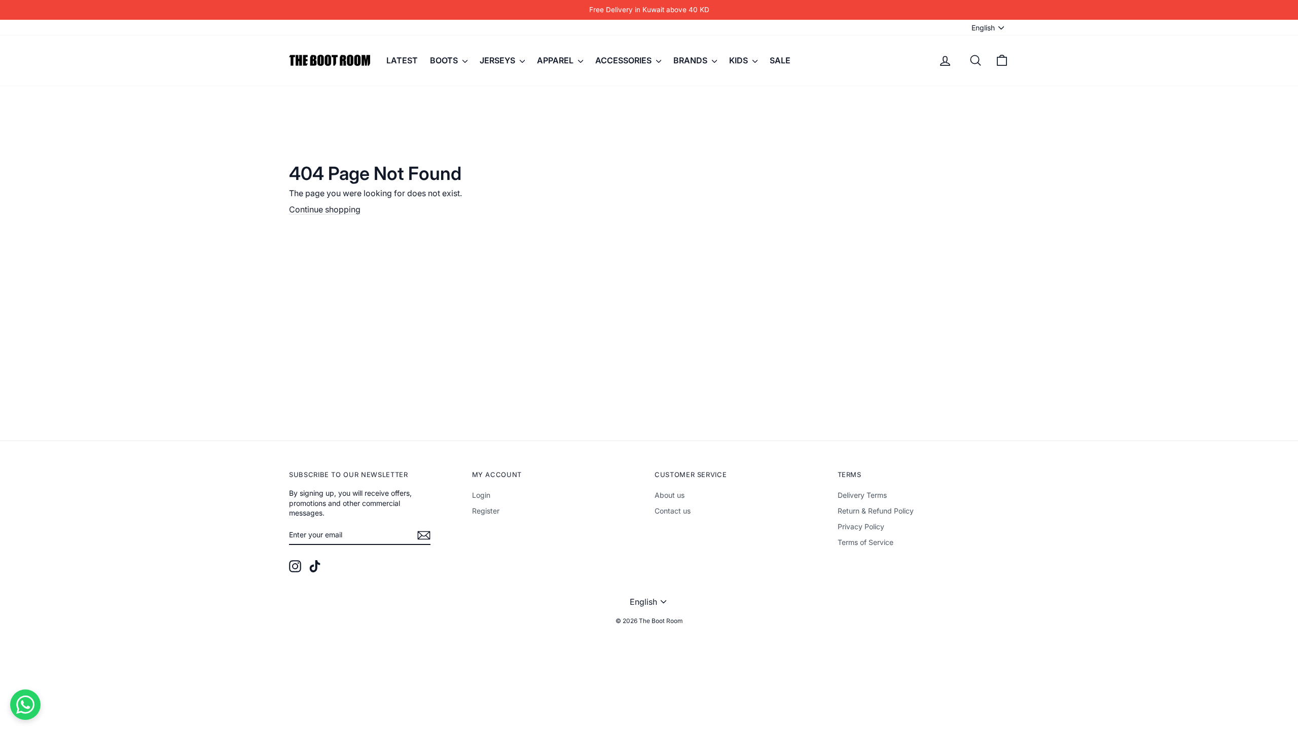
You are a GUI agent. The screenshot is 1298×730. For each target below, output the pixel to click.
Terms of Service (865, 542)
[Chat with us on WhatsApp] (25, 704)
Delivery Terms (862, 495)
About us (669, 495)
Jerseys (498, 60)
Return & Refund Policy (876, 510)
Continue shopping (324, 209)
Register (485, 510)
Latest (402, 60)
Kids (739, 60)
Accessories (624, 60)
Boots (445, 60)
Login (481, 495)
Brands (691, 60)
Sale (780, 60)
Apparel (556, 60)
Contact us (673, 510)
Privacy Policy (861, 526)
